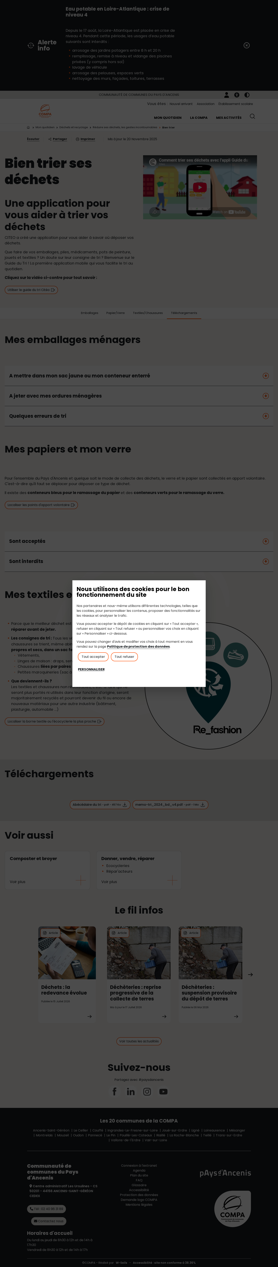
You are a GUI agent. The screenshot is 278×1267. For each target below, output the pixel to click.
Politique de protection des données (138, 646)
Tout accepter (93, 656)
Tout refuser (124, 656)
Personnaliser (91, 669)
